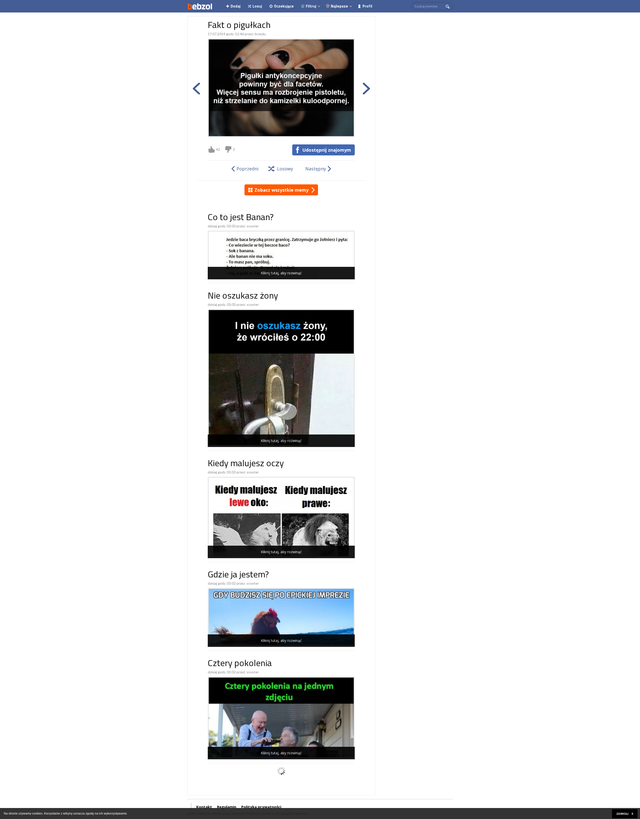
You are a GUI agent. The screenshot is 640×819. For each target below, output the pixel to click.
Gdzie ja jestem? (238, 575)
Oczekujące (284, 6)
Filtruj (311, 6)
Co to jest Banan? (241, 218)
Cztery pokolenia (240, 664)
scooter (252, 226)
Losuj (257, 6)
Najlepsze (339, 6)
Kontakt (204, 806)
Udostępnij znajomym (326, 150)
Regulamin (226, 806)
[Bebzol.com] (199, 6)
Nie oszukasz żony (243, 296)
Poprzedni (247, 169)
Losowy (285, 169)
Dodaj (235, 6)
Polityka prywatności (261, 806)
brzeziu (260, 34)
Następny (315, 169)
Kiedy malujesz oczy (246, 464)
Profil (367, 6)
